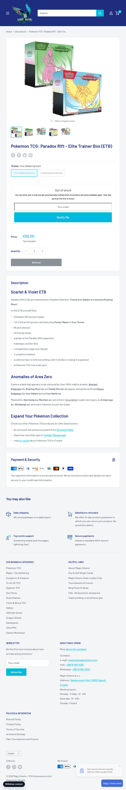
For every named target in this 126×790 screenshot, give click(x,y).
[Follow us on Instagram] (14, 767)
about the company (76, 649)
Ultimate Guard (14, 612)
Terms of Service (15, 729)
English (11, 753)
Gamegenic (12, 622)
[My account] (111, 13)
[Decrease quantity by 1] (26, 251)
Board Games (13, 597)
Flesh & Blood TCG (16, 602)
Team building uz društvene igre (85, 597)
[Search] (100, 13)
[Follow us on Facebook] (8, 767)
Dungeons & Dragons (17, 577)
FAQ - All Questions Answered (84, 592)
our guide (24, 440)
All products (20, 31)
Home (9, 31)
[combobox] (67, 13)
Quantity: (16, 250)
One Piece (11, 592)
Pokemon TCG (13, 567)
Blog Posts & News (78, 587)
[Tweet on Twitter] (25, 155)
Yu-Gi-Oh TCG (13, 582)
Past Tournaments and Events (22, 739)
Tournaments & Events (80, 582)
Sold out (36, 262)
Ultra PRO (11, 627)
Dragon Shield (13, 617)
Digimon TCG (13, 587)
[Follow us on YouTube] (20, 767)
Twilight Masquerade (55, 435)
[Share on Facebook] (13, 155)
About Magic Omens (79, 567)
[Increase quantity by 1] (42, 251)
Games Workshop (15, 632)
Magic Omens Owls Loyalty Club (85, 577)
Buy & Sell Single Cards (80, 572)
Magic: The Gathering (17, 572)
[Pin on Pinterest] (19, 155)
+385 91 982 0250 (75, 664)
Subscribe (16, 672)
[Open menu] (7, 13)
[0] (117, 13)
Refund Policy (13, 719)
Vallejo (9, 607)
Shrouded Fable (65, 429)
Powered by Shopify (15, 780)
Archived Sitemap (15, 734)
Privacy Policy (13, 724)
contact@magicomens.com (82, 660)
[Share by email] (30, 155)
